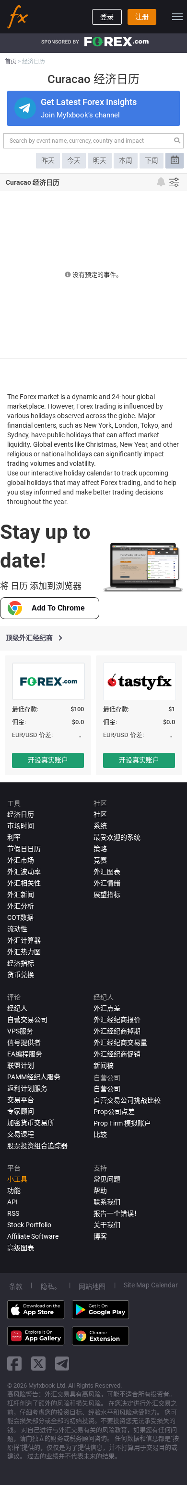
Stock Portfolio (29, 1225)
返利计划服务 (27, 1088)
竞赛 (100, 860)
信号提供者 (24, 1042)
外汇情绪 (107, 883)
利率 (14, 837)
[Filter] (174, 182)
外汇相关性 (24, 883)
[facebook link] (14, 1363)
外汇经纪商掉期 (117, 1031)
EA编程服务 (24, 1054)
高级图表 (20, 1248)
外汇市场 (20, 860)
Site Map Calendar (151, 1285)
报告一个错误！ (117, 1213)
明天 (99, 160)
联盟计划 (20, 1065)
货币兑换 (20, 975)
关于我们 (107, 1225)
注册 (142, 17)
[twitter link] (38, 1363)
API (12, 1202)
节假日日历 (24, 849)
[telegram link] (62, 1363)
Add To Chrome (58, 607)
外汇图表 (107, 871)
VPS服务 (20, 1031)
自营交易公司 (27, 1019)
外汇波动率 (24, 871)
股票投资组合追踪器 (37, 1145)
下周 (151, 160)
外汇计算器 (24, 940)
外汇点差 (107, 1008)
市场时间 (20, 826)
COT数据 (20, 917)
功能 (14, 1190)
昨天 (48, 160)
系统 (100, 826)
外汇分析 (20, 906)
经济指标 (20, 963)
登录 (107, 17)
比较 (100, 1134)
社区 (100, 814)
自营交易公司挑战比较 (127, 1100)
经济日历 (20, 814)
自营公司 (107, 1089)
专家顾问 (20, 1111)
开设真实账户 (48, 760)
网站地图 (92, 1286)
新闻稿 (104, 1065)
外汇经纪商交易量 (120, 1042)
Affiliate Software (32, 1236)
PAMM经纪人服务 (33, 1077)
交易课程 (20, 1134)
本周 (125, 160)
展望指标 (107, 894)
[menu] (177, 17)
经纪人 (17, 1008)
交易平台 (20, 1100)
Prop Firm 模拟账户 (122, 1123)
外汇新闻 (20, 894)
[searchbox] (87, 141)
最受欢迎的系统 (117, 837)
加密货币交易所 (30, 1123)
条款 (16, 1286)
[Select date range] (174, 161)
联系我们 (107, 1202)
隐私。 (51, 1286)
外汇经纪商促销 (117, 1054)
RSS (13, 1213)
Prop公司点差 (114, 1112)
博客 (100, 1236)
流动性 (17, 929)
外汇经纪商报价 (117, 1019)
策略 (100, 849)
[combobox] (93, 140)
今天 (74, 160)
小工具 (17, 1179)
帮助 (100, 1190)
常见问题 (107, 1179)
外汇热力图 (24, 952)
